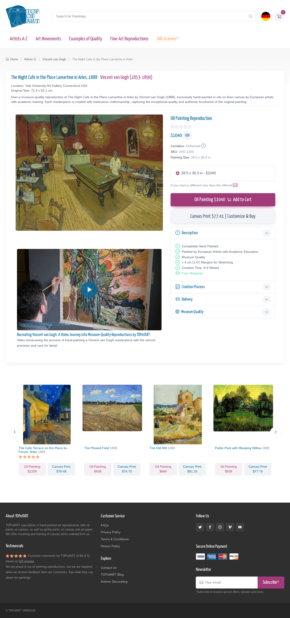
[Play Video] (89, 290)
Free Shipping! (192, 273)
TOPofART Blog (112, 574)
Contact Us (109, 567)
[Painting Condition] (203, 146)
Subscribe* (271, 582)
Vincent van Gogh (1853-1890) (126, 77)
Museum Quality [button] (192, 312)
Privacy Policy (111, 532)
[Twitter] (200, 527)
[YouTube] (240, 527)
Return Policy (110, 546)
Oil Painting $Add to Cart (222, 199)
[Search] (250, 16)
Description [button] (190, 233)
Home (14, 59)
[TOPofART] (23, 16)
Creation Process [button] (193, 287)
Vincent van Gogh (54, 59)
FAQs (105, 525)
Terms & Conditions (115, 539)
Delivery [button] (187, 299)
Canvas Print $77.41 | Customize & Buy (223, 216)
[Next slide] (275, 432)
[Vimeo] (230, 527)
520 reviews (26, 561)
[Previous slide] (14, 432)
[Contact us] (236, 185)
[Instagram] (220, 527)
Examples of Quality (85, 38)
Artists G (30, 59)
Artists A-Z (18, 38)
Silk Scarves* (168, 38)
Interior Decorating (114, 581)
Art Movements (48, 38)
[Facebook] (210, 527)
